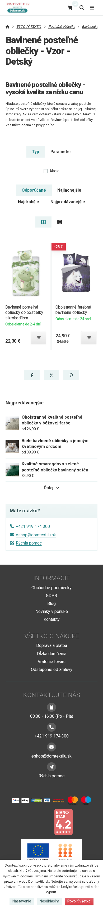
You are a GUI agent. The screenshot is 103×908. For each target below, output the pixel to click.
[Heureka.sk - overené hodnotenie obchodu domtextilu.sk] (41, 821)
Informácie (51, 578)
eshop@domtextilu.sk (36, 534)
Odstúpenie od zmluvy (51, 669)
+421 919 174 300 (33, 526)
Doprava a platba (51, 645)
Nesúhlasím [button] (49, 901)
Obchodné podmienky (51, 587)
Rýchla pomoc (29, 543)
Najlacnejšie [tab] (69, 190)
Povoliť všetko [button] (79, 901)
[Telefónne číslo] (51, 727)
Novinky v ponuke (51, 611)
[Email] (51, 747)
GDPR (51, 595)
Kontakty (52, 619)
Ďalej (48, 487)
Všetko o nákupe (51, 636)
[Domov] (20, 7)
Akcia (54, 170)
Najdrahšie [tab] (28, 201)
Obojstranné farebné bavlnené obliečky (73, 310)
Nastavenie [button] (21, 901)
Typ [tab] (35, 151)
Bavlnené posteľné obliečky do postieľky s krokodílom (24, 312)
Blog (51, 603)
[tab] (43, 222)
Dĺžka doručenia (51, 653)
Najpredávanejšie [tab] (67, 201)
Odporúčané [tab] (34, 190)
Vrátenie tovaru (51, 661)
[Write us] (51, 766)
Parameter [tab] (60, 151)
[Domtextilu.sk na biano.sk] (63, 821)
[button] (38, 337)
